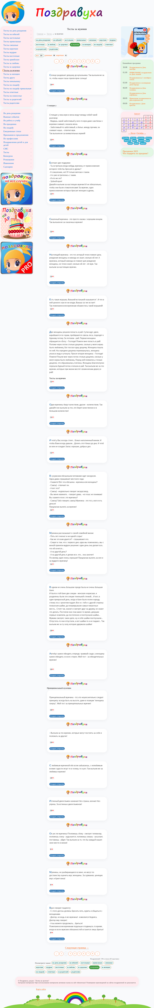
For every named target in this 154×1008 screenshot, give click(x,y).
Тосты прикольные (12, 41)
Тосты (6, 152)
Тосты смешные (10, 45)
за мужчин (75, 44)
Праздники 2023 (130, 151)
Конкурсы (8, 156)
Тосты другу (9, 77)
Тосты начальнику (11, 81)
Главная (40, 34)
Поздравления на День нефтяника (137, 94)
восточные (40, 44)
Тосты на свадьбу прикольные (17, 88)
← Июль (131, 133)
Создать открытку (57, 91)
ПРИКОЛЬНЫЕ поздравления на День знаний (140, 73)
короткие (103, 40)
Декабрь (141, 138)
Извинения (8, 163)
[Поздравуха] (17, 12)
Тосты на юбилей (11, 34)
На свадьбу (8, 128)
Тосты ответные (10, 92)
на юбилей (57, 40)
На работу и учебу (11, 120)
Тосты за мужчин (12, 70)
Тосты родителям (11, 103)
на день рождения (43, 40)
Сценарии (8, 167)
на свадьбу (98, 44)
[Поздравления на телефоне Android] (137, 42)
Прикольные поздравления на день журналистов (140, 99)
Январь (148, 138)
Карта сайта (41, 989)
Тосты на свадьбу (11, 85)
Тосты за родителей (12, 99)
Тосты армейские (11, 59)
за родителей (41, 49)
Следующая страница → (77, 947)
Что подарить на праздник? (135, 153)
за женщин (86, 44)
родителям (53, 49)
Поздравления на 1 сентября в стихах (140, 78)
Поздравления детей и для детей (15, 143)
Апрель (141, 141)
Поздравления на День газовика (137, 89)
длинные (50, 55)
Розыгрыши (8, 159)
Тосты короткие (10, 49)
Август (137, 114)
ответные (109, 44)
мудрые (113, 40)
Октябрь (125, 138)
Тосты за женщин (11, 74)
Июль (136, 143)
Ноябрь (133, 138)
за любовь (51, 44)
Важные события (11, 117)
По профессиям (10, 138)
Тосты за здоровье (11, 67)
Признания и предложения (15, 135)
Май (147, 141)
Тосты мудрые (9, 52)
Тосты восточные (11, 56)
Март (134, 141)
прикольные (81, 40)
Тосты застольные (11, 38)
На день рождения (11, 113)
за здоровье (63, 44)
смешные (92, 40)
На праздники (9, 124)
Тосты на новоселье (12, 96)
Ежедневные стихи (12, 131)
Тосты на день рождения (14, 30)
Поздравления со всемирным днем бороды (140, 84)
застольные (69, 40)
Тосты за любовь (11, 63)
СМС (5, 148)
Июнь (130, 143)
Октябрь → (141, 133)
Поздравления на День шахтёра (137, 68)
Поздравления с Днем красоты (137, 104)
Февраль (128, 141)
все (39, 55)
